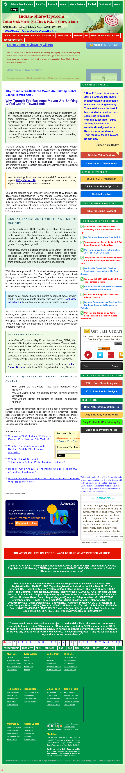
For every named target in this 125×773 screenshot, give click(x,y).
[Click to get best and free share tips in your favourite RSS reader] (61, 726)
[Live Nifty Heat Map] (57, 726)
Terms (66, 724)
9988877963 (11, 31)
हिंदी (22, 9)
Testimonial (105, 3)
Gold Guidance (12, 730)
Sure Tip (40, 3)
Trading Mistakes (13, 660)
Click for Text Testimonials (101, 163)
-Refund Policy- (69, 726)
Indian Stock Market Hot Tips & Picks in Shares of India (40, 21)
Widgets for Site (30, 701)
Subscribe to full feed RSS (72, 438)
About (117, 3)
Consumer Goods (53, 704)
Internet (27, 660)
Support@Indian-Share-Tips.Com (39, 31)
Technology (28, 663)
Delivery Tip (48, 35)
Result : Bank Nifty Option (104, 35)
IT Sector (27, 736)
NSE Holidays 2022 (53, 669)
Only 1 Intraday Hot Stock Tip (101, 414)
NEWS (105, 648)
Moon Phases (69, 663)
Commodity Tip (64, 35)
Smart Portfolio (12, 695)
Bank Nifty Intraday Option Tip (101, 407)
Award (63, 3)
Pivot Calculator (69, 692)
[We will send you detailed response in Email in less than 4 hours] (52, 726)
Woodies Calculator (71, 695)
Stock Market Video (31, 692)
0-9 (120, 642)
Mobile (26, 657)
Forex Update (12, 739)
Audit (77, 729)
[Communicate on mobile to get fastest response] (48, 726)
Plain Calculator (69, 704)
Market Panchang (70, 666)
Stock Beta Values (53, 698)
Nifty (9, 642)
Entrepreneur (29, 695)
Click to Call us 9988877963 (101, 179)
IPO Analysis (12, 669)
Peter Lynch (11, 701)
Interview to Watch (14, 692)
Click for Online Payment (101, 211)
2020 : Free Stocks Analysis (102, 391)
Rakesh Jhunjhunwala (22, 3)
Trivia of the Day (70, 669)
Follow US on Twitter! (70, 441)
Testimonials (96, 542)
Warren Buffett (12, 698)
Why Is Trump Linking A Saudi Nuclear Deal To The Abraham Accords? (26, 449)
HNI (86, 35)
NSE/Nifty (50, 660)
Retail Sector (29, 733)
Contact (92, 3)
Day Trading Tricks (14, 663)
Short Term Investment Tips (102, 430)
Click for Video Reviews (101, 155)
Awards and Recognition (24, 45)
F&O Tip (77, 35)
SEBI (48, 657)
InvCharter (51, 724)
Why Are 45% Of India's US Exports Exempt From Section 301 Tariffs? (30, 437)
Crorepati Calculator (71, 698)
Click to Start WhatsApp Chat (101, 186)
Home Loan (28, 666)
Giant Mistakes (12, 704)
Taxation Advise (30, 698)
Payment (52, 3)
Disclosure (75, 724)
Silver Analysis (12, 733)
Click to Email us (101, 194)
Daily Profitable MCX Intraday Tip (102, 422)
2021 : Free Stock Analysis (101, 383)
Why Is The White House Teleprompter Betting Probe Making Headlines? (36, 460)
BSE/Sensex (51, 663)
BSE (70, 648)
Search (115, 366)
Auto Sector (28, 727)
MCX (77, 648)
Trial (38, 648)
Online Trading (52, 695)
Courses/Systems (13, 39)
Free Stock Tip (11, 648)
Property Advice (53, 701)
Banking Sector (30, 739)
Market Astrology (70, 660)
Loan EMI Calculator (71, 701)
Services (49, 648)
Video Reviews (77, 3)
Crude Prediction (13, 736)
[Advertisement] (101, 453)
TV (113, 648)
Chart (96, 648)
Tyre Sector (28, 730)
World (86, 648)
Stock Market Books (54, 692)
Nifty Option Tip (26, 180)
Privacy (59, 724)
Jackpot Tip (10, 35)
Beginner (10, 657)
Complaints (68, 729)
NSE (61, 648)
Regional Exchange (53, 666)
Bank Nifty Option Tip (29, 35)
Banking (27, 669)
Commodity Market (14, 727)
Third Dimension (70, 657)
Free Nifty (27, 648)
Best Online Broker (14, 666)
